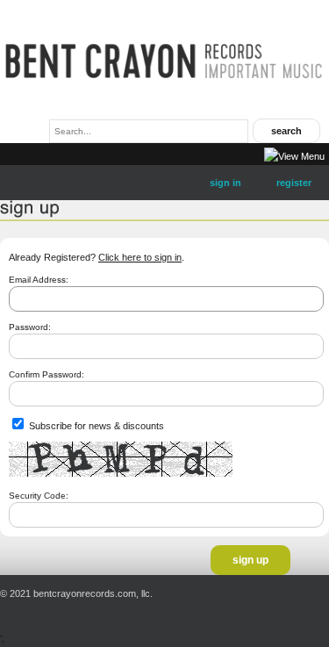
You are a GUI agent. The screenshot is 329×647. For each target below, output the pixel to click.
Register (293, 182)
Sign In (225, 182)
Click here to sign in (140, 257)
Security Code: (38, 495)
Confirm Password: (46, 374)
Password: (30, 327)
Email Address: (38, 279)
